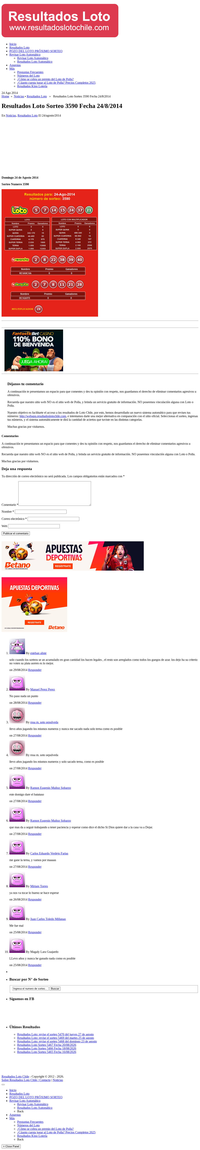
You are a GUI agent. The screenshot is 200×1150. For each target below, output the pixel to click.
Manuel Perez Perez (42, 689)
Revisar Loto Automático (24, 54)
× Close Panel (11, 1146)
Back (20, 1111)
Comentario (10, 504)
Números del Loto (28, 75)
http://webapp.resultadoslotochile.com (43, 416)
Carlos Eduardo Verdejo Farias (49, 853)
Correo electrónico (14, 518)
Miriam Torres (39, 886)
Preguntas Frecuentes (30, 72)
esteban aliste (38, 653)
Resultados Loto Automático (34, 61)
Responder (34, 670)
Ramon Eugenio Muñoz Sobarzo (50, 787)
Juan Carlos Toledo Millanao (48, 919)
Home (5, 96)
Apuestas (15, 65)
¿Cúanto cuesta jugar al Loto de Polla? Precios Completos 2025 (56, 82)
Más (12, 68)
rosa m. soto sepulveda (44, 722)
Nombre (8, 511)
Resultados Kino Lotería (32, 86)
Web (4, 526)
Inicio (12, 44)
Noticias (19, 96)
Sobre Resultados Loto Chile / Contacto (26, 1080)
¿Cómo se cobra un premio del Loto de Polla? (45, 79)
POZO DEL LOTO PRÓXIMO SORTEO (35, 51)
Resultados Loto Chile (15, 1076)
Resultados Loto (19, 47)
